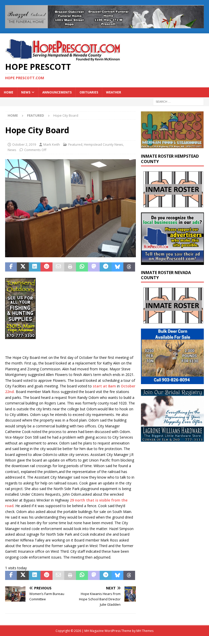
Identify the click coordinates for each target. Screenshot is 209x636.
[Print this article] (70, 267)
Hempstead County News (103, 144)
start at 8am (104, 386)
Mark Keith (51, 144)
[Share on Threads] (129, 267)
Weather (113, 92)
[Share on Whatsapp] (82, 267)
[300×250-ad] (172, 261)
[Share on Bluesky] (117, 267)
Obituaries (89, 92)
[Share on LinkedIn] (35, 267)
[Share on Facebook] (11, 267)
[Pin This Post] (46, 267)
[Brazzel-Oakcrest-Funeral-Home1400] (104, 25)
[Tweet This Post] (23, 267)
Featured (75, 144)
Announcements (57, 92)
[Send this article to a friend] (58, 267)
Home (8, 92)
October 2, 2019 (24, 144)
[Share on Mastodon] (94, 267)
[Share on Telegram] (105, 267)
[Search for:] (178, 101)
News (25, 92)
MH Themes (144, 631)
